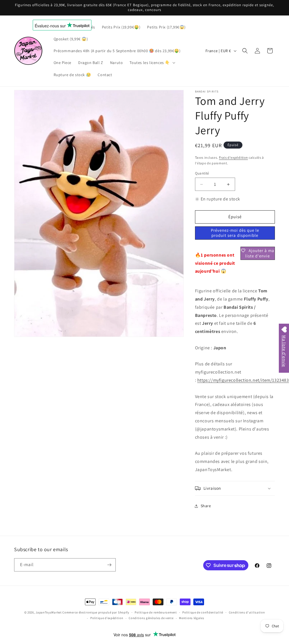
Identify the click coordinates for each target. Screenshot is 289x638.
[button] (152, 63)
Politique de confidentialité (202, 612)
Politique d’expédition (106, 618)
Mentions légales (191, 618)
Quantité (202, 173)
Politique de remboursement (156, 612)
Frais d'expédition (233, 157)
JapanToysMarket (49, 612)
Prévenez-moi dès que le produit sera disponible (235, 233)
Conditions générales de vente (151, 618)
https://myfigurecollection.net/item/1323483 (243, 380)
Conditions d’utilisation (247, 612)
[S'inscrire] (109, 564)
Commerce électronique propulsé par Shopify (95, 612)
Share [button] (206, 505)
